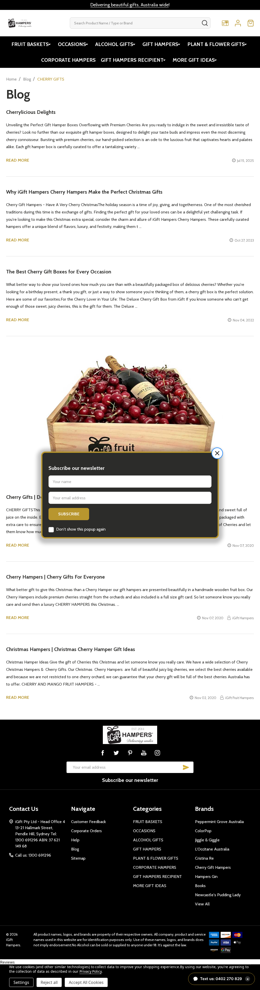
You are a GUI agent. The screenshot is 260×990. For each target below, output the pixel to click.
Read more (17, 160)
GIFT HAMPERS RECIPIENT (132, 60)
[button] (217, 453)
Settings (21, 982)
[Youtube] (144, 752)
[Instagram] (157, 752)
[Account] (238, 23)
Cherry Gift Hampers (213, 867)
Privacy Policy (90, 971)
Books (200, 885)
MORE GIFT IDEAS (194, 60)
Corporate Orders (86, 830)
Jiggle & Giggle (207, 840)
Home (11, 79)
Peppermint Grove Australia (219, 821)
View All (202, 904)
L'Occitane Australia (212, 849)
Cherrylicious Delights (31, 112)
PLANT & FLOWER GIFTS (216, 44)
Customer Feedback (88, 821)
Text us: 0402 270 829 (224, 978)
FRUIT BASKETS (30, 44)
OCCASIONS (72, 44)
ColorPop (203, 830)
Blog (75, 849)
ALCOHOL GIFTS (114, 44)
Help (75, 840)
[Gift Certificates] (225, 23)
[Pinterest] (130, 752)
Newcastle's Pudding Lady (218, 894)
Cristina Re (204, 858)
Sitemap (78, 858)
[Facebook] (102, 752)
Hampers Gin (206, 876)
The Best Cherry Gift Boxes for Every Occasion (58, 272)
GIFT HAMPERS (160, 44)
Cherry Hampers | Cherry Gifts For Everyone (55, 577)
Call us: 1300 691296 (33, 855)
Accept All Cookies (86, 982)
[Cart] (250, 23)
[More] (49, 44)
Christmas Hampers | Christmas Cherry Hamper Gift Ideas (70, 649)
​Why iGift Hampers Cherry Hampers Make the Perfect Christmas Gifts (84, 192)
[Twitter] (116, 752)
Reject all (49, 982)
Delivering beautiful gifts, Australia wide (129, 5)
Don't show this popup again (81, 529)
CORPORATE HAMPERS (68, 60)
